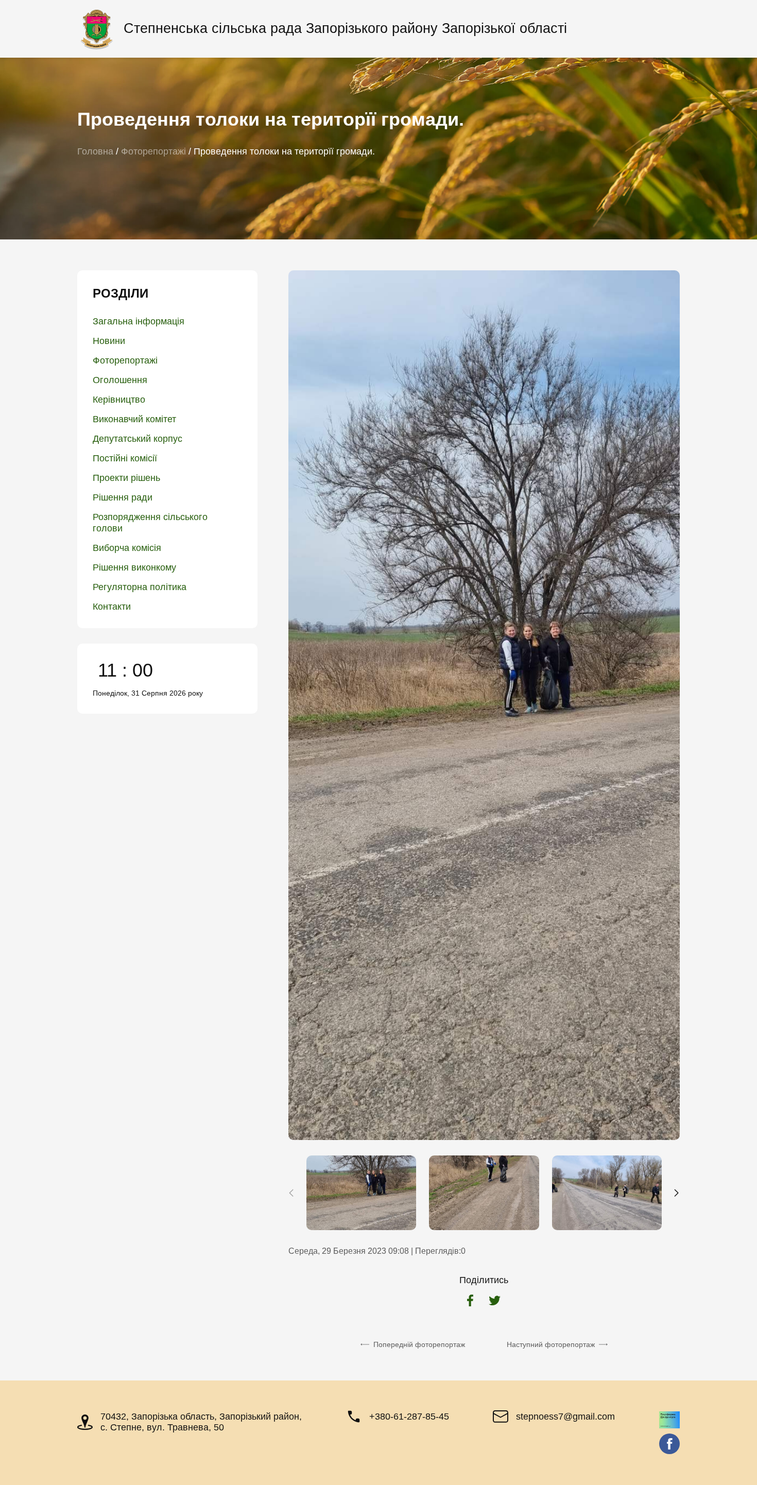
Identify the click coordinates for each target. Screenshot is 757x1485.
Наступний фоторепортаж (551, 1344)
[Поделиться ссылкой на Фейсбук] (470, 1302)
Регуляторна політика (139, 587)
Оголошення (120, 380)
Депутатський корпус (137, 439)
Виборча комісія (127, 548)
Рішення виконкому (134, 567)
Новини (109, 341)
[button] (676, 1193)
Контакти (112, 606)
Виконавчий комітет (134, 419)
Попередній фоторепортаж (419, 1344)
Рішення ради (122, 497)
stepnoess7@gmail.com (565, 1416)
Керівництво (119, 399)
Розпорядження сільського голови (150, 522)
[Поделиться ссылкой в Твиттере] (494, 1302)
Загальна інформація (138, 321)
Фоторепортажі (125, 360)
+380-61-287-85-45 (409, 1416)
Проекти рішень (126, 478)
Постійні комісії (125, 458)
